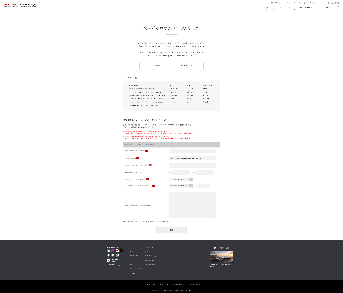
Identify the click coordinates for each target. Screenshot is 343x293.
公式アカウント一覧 (112, 264)
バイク (273, 7)
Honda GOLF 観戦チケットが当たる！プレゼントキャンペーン (146, 105)
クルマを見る (174, 88)
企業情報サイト (149, 264)
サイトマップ (311, 3)
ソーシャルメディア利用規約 (174, 284)
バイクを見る (190, 88)
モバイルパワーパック (312, 7)
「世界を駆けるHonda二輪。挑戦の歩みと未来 (221, 266)
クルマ (266, 7)
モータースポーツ (299, 3)
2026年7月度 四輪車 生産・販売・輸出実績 (141, 88)
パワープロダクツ (284, 7)
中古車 (172, 98)
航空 (300, 7)
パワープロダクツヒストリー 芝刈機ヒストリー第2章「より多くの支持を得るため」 (148, 92)
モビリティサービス (328, 7)
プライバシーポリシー (158, 284)
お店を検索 (174, 95)
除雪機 (205, 92)
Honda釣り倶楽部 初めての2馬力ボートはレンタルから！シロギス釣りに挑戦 (148, 95)
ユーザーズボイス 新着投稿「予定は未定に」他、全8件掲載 (146, 98)
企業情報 (334, 3)
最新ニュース (174, 92)
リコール (288, 3)
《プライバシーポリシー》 (144, 221)
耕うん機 (205, 95)
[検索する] (338, 7)
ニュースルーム (323, 3)
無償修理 (205, 102)
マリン (294, 7)
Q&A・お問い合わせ (277, 3)
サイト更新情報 (133, 85)
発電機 (205, 88)
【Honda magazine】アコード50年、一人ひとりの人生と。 (146, 102)
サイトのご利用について (193, 284)
